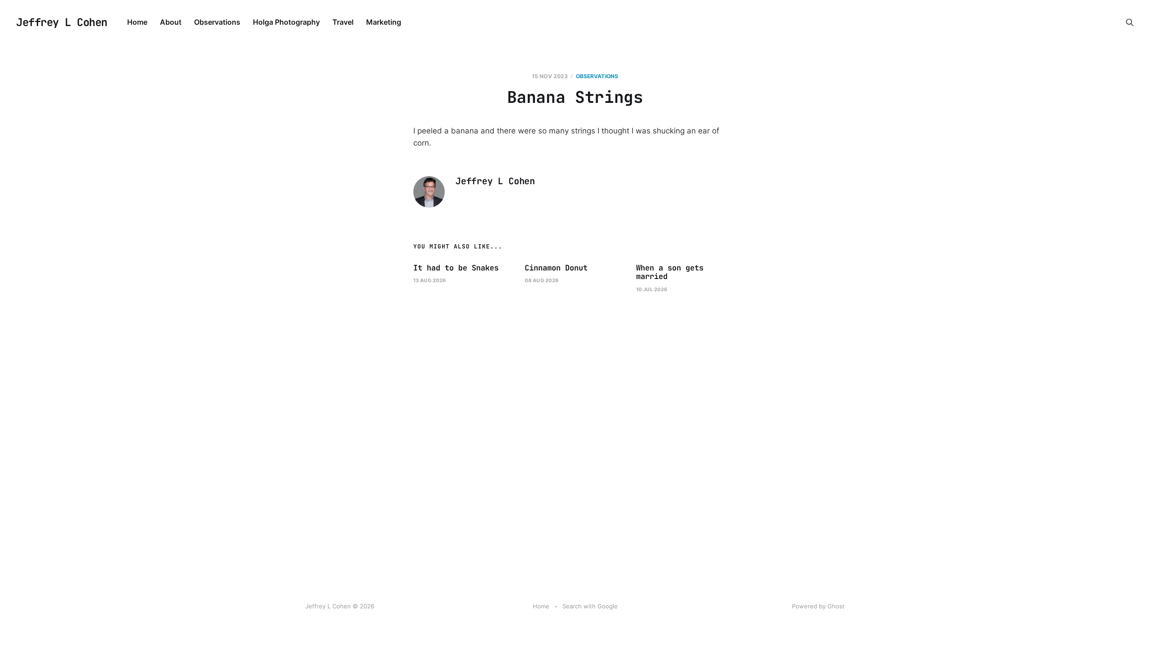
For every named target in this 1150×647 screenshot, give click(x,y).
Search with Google (590, 606)
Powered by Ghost (818, 606)
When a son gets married (669, 272)
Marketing (383, 22)
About (170, 22)
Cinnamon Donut (556, 268)
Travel (343, 22)
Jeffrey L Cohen (61, 22)
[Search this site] (1130, 22)
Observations (217, 22)
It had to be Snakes (456, 268)
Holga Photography (286, 22)
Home (137, 22)
